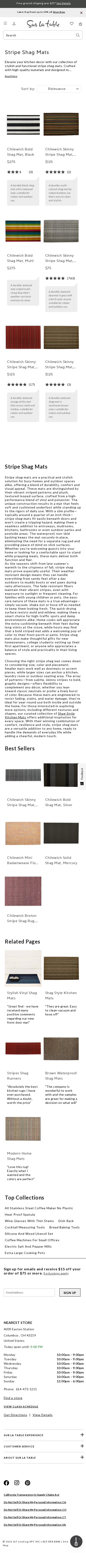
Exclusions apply (56, 1273)
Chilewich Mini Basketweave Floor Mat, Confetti (23, 861)
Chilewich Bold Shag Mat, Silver (59, 802)
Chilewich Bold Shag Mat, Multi (20, 258)
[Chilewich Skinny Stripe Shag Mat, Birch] (61, 231)
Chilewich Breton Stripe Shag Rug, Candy (21, 919)
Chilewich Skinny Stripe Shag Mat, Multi (59, 152)
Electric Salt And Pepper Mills (28, 1246)
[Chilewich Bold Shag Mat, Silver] (61, 775)
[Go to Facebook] (6, 1483)
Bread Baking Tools (64, 1227)
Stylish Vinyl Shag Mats (22, 995)
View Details (43, 1415)
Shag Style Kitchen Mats (61, 995)
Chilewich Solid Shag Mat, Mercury (61, 860)
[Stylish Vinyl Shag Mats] (23, 968)
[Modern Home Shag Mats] (23, 1129)
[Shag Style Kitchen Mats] (61, 968)
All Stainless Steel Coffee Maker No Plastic (39, 1208)
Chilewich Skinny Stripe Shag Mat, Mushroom (59, 365)
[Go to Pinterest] (27, 1483)
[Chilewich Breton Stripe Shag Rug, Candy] (23, 891)
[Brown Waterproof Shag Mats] (61, 1048)
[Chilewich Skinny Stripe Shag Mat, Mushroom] (61, 337)
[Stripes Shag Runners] (23, 1048)
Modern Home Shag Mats (19, 1156)
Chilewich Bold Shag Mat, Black (20, 152)
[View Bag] (80, 24)
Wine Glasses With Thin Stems (29, 1221)
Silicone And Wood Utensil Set (29, 1233)
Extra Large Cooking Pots (25, 1253)
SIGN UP (70, 1293)
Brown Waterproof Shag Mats (61, 1076)
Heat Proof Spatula (20, 1214)
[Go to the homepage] (43, 22)
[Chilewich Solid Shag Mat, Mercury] (61, 833)
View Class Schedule (21, 1406)
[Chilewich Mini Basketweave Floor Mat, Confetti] (23, 833)
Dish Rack (66, 1221)
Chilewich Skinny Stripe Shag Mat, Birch (59, 258)
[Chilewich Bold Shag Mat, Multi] (23, 231)
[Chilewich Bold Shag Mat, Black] (23, 125)
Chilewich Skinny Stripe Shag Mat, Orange (21, 365)
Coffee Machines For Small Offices (32, 1240)
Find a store (13, 1398)
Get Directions (15, 1415)
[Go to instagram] (17, 1483)
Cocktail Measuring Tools (25, 1227)
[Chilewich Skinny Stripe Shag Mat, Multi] (61, 125)
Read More (11, 76)
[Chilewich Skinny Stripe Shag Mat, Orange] (23, 337)
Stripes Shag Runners (17, 1076)
